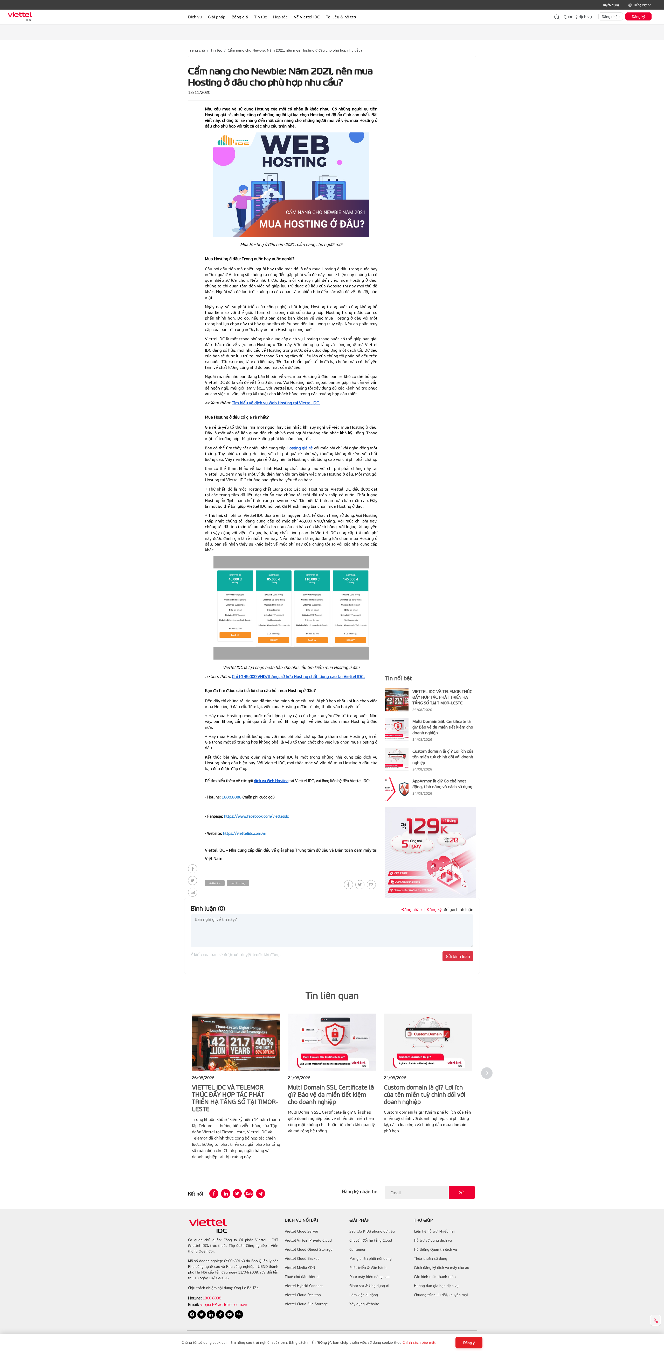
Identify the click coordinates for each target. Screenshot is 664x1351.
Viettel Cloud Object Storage (309, 1249)
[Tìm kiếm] (557, 16)
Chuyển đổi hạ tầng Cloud (370, 1240)
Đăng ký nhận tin (359, 1191)
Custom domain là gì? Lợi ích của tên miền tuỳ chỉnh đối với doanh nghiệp (443, 756)
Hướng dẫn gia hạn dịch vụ (436, 1286)
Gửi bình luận (458, 956)
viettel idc (215, 883)
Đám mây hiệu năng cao (369, 1276)
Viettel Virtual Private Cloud (308, 1240)
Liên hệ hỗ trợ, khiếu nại (434, 1231)
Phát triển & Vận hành (367, 1267)
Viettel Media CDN (300, 1267)
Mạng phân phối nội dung (370, 1258)
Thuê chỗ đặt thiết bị (302, 1276)
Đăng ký (638, 16)
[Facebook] (192, 868)
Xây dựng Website (364, 1304)
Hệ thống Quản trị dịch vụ (435, 1249)
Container (357, 1249)
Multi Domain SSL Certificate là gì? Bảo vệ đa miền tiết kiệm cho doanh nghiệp (442, 726)
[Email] (192, 892)
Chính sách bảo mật (419, 1342)
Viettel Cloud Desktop (303, 1295)
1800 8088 (212, 1297)
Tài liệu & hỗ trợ (341, 16)
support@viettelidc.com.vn (223, 1304)
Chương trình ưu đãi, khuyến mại (441, 1295)
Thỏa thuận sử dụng (430, 1258)
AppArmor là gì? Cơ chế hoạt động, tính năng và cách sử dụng (442, 783)
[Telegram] (260, 1193)
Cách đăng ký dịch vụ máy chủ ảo (441, 1267)
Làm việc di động (363, 1295)
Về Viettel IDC (307, 16)
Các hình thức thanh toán (435, 1276)
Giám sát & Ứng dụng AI (369, 1286)
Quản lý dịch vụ (578, 16)
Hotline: (195, 1297)
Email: (193, 1304)
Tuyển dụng (611, 5)
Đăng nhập (611, 16)
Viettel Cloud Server (302, 1231)
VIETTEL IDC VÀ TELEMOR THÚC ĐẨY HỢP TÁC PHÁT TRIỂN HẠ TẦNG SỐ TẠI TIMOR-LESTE (442, 697)
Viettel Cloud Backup (302, 1258)
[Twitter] (192, 880)
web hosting (238, 883)
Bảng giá (240, 16)
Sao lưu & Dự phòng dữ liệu (372, 1231)
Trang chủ (196, 50)
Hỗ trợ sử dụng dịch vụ (433, 1240)
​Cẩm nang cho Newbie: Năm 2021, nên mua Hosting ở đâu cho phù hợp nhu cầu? (295, 50)
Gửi (462, 1192)
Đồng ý (469, 1342)
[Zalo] (248, 1193)
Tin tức (216, 50)
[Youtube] (230, 1314)
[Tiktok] (220, 1314)
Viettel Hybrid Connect (304, 1286)
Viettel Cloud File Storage (306, 1304)
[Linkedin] (225, 1193)
